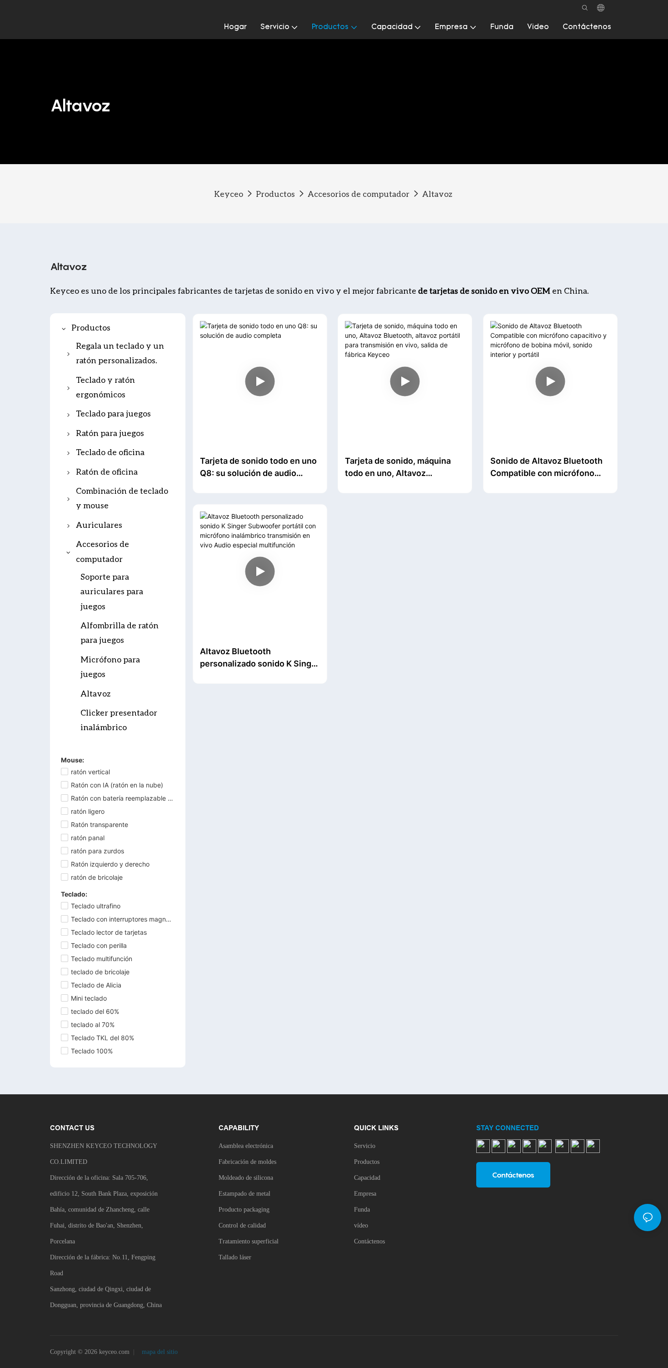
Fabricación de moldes (247, 1161)
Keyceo (228, 194)
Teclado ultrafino (95, 906)
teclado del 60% (95, 1011)
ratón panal (88, 838)
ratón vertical (90, 772)
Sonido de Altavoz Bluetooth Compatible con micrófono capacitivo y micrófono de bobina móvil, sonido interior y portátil (549, 467)
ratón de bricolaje (97, 877)
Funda (362, 1209)
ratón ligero (88, 811)
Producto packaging (244, 1209)
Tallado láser (235, 1257)
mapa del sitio (159, 1351)
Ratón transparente (99, 824)
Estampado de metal (244, 1193)
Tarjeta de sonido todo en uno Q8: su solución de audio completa (258, 467)
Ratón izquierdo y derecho (110, 864)
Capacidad (367, 1177)
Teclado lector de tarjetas (109, 932)
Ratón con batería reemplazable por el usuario (122, 798)
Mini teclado (89, 998)
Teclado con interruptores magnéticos (122, 919)
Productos (275, 194)
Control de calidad (242, 1225)
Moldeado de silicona (246, 1177)
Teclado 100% (92, 1051)
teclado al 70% (93, 1024)
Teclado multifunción (101, 958)
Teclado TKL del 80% (102, 1038)
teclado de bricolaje (100, 972)
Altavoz (437, 194)
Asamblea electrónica (246, 1146)
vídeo (361, 1225)
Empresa (365, 1193)
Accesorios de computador (358, 194)
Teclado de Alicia (96, 985)
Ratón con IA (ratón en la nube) (117, 785)
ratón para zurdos (97, 851)
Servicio (364, 1146)
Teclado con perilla (99, 945)
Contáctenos (369, 1241)
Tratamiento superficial (249, 1241)
